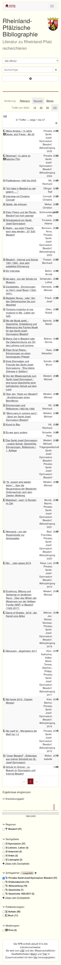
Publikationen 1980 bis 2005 (21, 180)
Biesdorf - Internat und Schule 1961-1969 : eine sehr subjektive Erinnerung (22, 263)
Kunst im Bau (13, 424)
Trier (44, 954)
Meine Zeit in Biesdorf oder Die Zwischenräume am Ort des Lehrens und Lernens (20, 342)
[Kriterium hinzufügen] (30, 78)
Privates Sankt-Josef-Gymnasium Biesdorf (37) (32, 877)
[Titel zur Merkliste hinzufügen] (57, 131)
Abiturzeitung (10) (17, 885)
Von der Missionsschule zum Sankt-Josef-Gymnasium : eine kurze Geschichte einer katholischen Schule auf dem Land (21, 382)
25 (41, 107)
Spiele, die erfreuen (16, 204)
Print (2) (12, 930)
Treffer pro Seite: (21, 107)
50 (47, 107)
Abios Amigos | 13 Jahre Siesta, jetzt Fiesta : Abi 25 (20, 132)
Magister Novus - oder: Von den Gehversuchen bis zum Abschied (20, 301)
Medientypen (12, 925)
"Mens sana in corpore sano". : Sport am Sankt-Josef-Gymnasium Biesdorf (22, 416)
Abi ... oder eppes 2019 (18, 563)
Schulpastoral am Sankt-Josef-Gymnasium (19, 221)
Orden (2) (12, 855)
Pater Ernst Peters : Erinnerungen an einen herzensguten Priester (18, 353)
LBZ (22, 950)
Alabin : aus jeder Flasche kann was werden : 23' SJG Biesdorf (20, 231)
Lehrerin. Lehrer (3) (17, 847)
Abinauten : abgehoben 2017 (21, 651)
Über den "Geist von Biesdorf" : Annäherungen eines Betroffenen (22, 397)
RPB (11, 6)
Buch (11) (12, 915)
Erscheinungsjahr (14, 798)
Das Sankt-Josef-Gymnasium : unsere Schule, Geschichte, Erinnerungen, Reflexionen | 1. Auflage (21, 445)
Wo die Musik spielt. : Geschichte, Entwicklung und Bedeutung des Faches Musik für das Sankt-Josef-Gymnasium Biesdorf (22, 327)
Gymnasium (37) (16, 843)
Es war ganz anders (16, 432)
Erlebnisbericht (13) (18, 881)
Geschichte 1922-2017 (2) (21, 893)
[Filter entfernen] (35, 872)
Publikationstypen (14, 907)
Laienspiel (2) (14, 859)
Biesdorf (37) (15, 828)
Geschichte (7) (15, 889)
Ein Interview (13, 270)
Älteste (50, 101)
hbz (35, 957)
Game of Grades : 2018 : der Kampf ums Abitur (21, 614)
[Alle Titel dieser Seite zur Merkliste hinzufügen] (56, 123)
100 (55, 107)
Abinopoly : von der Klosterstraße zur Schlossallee (16, 535)
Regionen (10, 824)
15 (34, 107)
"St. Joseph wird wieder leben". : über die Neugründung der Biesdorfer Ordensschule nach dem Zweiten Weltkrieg (21, 488)
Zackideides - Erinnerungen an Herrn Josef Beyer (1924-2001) (21, 290)
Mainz (33, 954)
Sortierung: (10, 101)
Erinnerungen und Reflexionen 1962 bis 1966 (20, 407)
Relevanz (25, 101)
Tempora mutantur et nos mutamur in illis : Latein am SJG (20, 313)
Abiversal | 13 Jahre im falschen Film (18, 157)
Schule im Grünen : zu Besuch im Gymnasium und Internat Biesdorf (20, 770)
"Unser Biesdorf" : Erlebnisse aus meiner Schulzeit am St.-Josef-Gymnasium (21, 759)
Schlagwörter (12, 872)
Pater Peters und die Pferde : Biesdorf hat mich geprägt (21, 213)
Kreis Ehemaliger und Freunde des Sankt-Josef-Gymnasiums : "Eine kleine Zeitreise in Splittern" (20, 366)
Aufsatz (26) (13, 911)
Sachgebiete (12, 839)
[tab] (10, 100)
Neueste (38, 101)
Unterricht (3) (14, 851)
